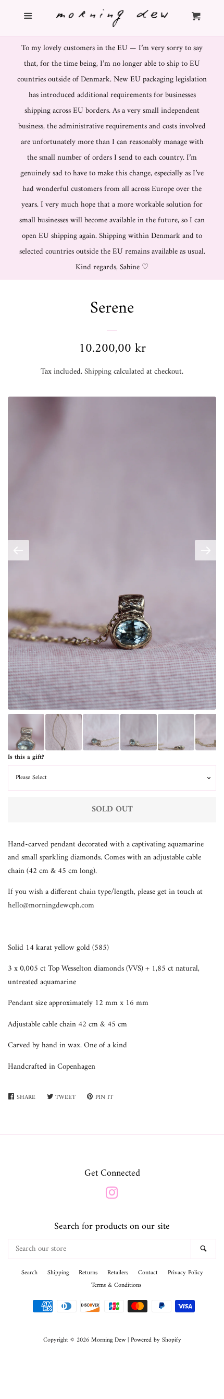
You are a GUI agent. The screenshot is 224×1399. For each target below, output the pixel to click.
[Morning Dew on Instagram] (112, 1196)
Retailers (117, 1273)
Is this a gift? (26, 757)
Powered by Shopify (156, 1340)
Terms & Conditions (116, 1285)
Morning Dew (108, 1340)
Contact (148, 1273)
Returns (88, 1273)
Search (29, 1273)
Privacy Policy (185, 1273)
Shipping (97, 372)
